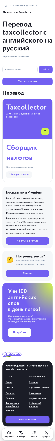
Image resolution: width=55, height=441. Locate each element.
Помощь (10, 398)
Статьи (9, 387)
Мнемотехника (37, 376)
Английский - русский (23, 5)
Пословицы (35, 393)
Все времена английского (12, 405)
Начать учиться (27, 419)
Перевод (33, 382)
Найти (45, 69)
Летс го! (27, 273)
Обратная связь (37, 398)
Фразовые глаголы (39, 387)
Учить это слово (27, 81)
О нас (9, 376)
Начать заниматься (27, 241)
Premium (10, 410)
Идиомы (10, 393)
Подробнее (19, 332)
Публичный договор (35, 405)
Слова (9, 382)
